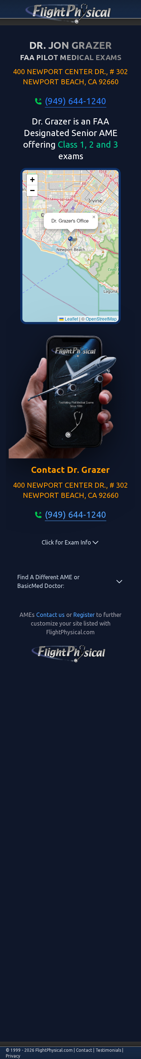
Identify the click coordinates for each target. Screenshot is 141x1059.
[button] (70, 241)
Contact (84, 1050)
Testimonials (108, 1050)
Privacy (13, 1056)
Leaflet (71, 318)
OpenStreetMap (101, 318)
